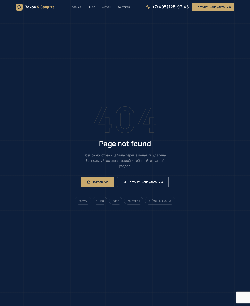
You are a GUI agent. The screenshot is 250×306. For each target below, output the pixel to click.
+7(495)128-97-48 (170, 7)
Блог (116, 201)
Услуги (106, 7)
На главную (100, 182)
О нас (91, 7)
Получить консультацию (213, 7)
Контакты (124, 7)
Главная (76, 7)
